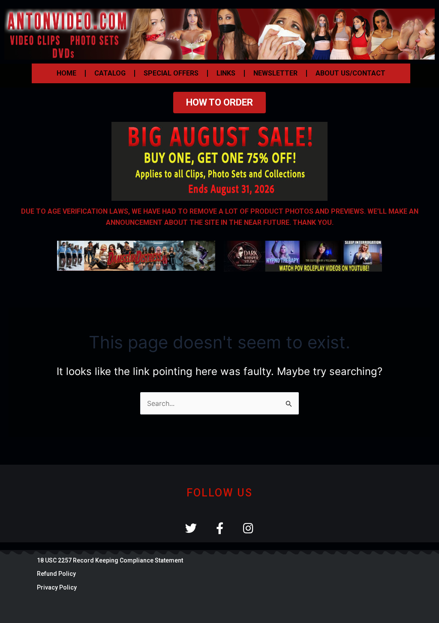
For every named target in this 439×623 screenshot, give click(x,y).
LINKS (225, 73)
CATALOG (110, 73)
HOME (66, 73)
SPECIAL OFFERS (171, 73)
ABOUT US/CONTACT (350, 73)
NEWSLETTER (275, 73)
